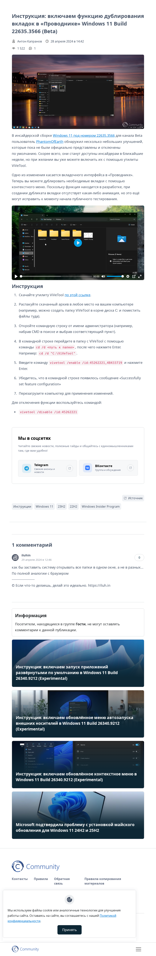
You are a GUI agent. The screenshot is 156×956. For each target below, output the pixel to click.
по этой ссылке (77, 295)
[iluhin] (15, 557)
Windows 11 (44, 506)
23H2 (61, 506)
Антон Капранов (29, 41)
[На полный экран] (139, 276)
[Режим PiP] (134, 276)
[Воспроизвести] (16, 276)
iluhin (26, 555)
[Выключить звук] (103, 276)
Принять (69, 929)
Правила (41, 879)
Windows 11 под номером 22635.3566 (84, 135)
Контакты (20, 879)
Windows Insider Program (101, 506)
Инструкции (22, 506)
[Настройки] (128, 276)
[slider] (56, 276)
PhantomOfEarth (49, 141)
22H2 (73, 506)
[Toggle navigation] (138, 949)
